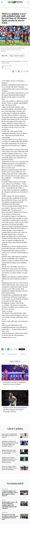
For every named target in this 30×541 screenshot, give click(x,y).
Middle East (5, 489)
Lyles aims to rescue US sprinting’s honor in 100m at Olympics (14, 383)
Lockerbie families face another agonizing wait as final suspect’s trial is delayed (10, 493)
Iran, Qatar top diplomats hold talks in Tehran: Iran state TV (9, 435)
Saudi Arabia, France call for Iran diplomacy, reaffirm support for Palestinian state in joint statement (9, 505)
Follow (22, 349)
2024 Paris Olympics (12, 354)
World (3, 500)
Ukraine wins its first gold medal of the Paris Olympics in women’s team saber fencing (14, 410)
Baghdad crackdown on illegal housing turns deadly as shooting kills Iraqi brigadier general (10, 444)
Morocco (23, 354)
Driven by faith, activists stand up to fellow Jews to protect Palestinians (9, 468)
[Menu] (2, 2)
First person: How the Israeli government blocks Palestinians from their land (10, 517)
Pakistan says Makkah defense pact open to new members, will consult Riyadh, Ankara (9, 460)
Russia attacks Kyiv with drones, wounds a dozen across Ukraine (9, 451)
